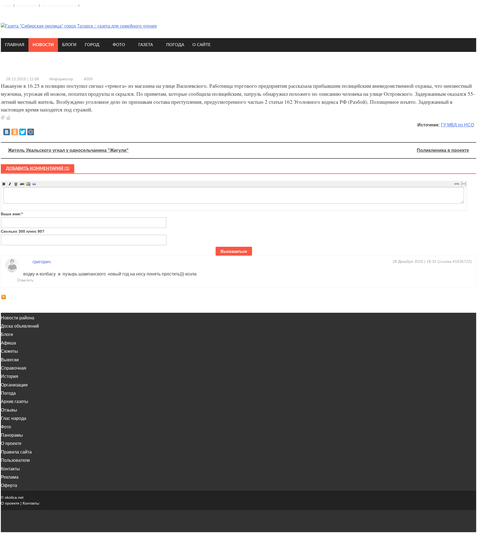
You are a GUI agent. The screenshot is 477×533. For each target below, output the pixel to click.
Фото (119, 45)
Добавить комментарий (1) (37, 168)
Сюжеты (9, 351)
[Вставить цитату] (34, 184)
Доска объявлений (20, 326)
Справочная (13, 368)
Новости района (17, 317)
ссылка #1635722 (454, 261)
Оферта (9, 485)
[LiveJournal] (38, 132)
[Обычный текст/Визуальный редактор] (457, 184)
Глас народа (13, 418)
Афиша (8, 343)
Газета (145, 45)
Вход (7, 6)
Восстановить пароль (59, 6)
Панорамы (12, 435)
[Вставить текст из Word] (28, 184)
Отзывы (9, 410)
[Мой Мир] (30, 132)
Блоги (69, 45)
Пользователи (15, 460)
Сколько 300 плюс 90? (22, 231)
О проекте (11, 443)
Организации (14, 385)
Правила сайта (16, 452)
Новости (43, 45)
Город (92, 45)
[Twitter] (22, 132)
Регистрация (27, 6)
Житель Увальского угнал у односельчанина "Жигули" (68, 150)
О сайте (201, 45)
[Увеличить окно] (464, 182)
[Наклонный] (10, 184)
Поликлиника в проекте (443, 150)
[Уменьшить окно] (464, 185)
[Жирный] (4, 184)
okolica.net (14, 497)
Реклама (9, 477)
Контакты (10, 468)
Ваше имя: (12, 214)
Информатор (61, 79)
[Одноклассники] (14, 132)
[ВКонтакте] (6, 132)
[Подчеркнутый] (16, 184)
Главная (14, 45)
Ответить (24, 280)
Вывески (10, 359)
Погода (175, 45)
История (9, 376)
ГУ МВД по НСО (457, 125)
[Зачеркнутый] (22, 184)
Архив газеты (14, 401)
